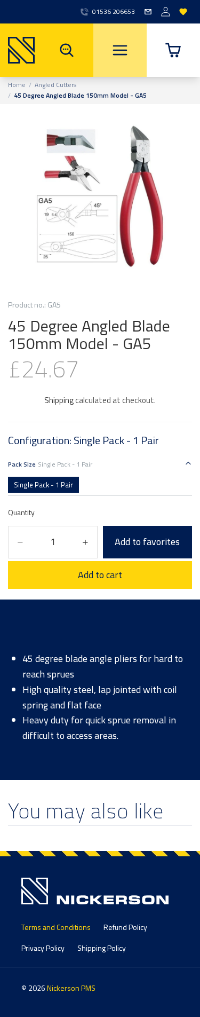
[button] (173, 50)
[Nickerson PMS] (17, 50)
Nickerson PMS (71, 988)
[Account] (165, 12)
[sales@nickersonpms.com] (148, 12)
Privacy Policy (43, 947)
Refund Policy (125, 927)
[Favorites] (183, 12)
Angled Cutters (55, 85)
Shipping (59, 400)
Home (17, 85)
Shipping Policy (101, 947)
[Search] (66, 50)
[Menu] (120, 50)
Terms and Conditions (56, 927)
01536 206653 (113, 11)
